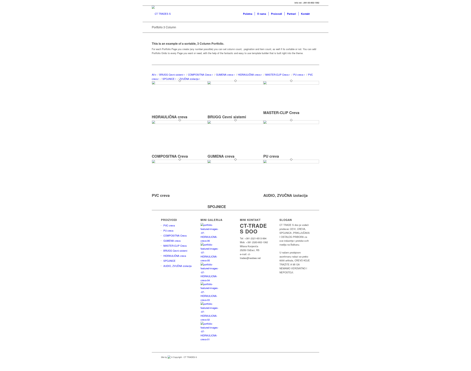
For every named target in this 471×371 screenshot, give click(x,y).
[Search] (315, 14)
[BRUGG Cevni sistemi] (235, 83)
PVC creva (161, 195)
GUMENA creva (221, 156)
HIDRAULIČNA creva (169, 116)
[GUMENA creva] (235, 123)
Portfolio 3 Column (164, 27)
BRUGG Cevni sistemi (227, 116)
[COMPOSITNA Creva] (180, 123)
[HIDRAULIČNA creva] (180, 83)
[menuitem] (248, 14)
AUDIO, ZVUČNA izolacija (285, 195)
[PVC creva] (180, 162)
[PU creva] (291, 123)
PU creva (271, 156)
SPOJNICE (217, 206)
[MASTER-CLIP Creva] (291, 83)
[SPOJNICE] (235, 162)
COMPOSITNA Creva (170, 156)
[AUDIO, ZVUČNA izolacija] (291, 162)
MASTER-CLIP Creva (281, 112)
